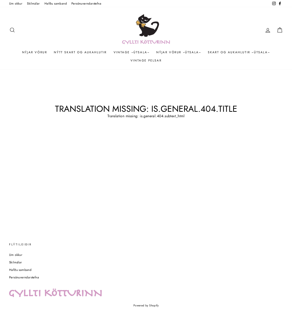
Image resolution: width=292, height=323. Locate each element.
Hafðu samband (55, 3)
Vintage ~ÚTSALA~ (132, 52)
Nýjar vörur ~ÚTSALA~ (178, 52)
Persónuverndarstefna (86, 3)
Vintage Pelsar (146, 60)
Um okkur (15, 3)
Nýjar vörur (34, 52)
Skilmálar (33, 3)
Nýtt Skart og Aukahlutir (80, 52)
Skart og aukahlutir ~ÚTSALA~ (239, 52)
